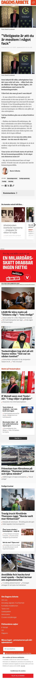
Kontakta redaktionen (9, 606)
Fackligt (4, 181)
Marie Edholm (15, 171)
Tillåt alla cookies (18, 675)
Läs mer (23, 666)
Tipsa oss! (5, 609)
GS (2, 630)
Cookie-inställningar (9, 617)
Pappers (4, 633)
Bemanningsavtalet (12, 178)
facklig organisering (24, 178)
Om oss (4, 600)
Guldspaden (6, 612)
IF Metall (4, 627)
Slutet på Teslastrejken (10, 369)
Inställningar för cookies (18, 670)
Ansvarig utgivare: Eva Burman (12, 603)
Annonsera (5, 614)
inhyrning (10, 181)
